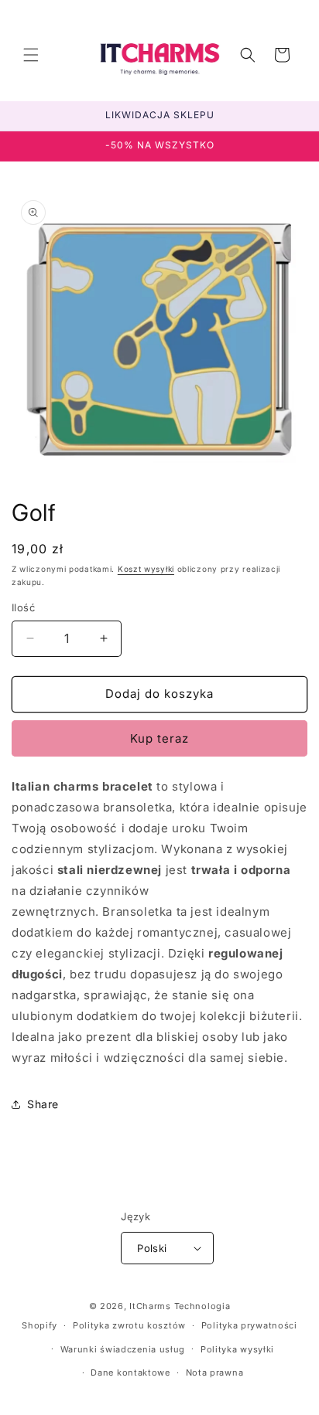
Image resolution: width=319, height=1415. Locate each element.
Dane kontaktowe (130, 1372)
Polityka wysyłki (237, 1349)
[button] (31, 55)
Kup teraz (159, 738)
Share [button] (43, 1104)
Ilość (23, 607)
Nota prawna (215, 1372)
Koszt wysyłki (146, 568)
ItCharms (150, 1306)
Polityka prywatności (249, 1325)
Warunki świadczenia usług (123, 1349)
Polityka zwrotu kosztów (129, 1325)
